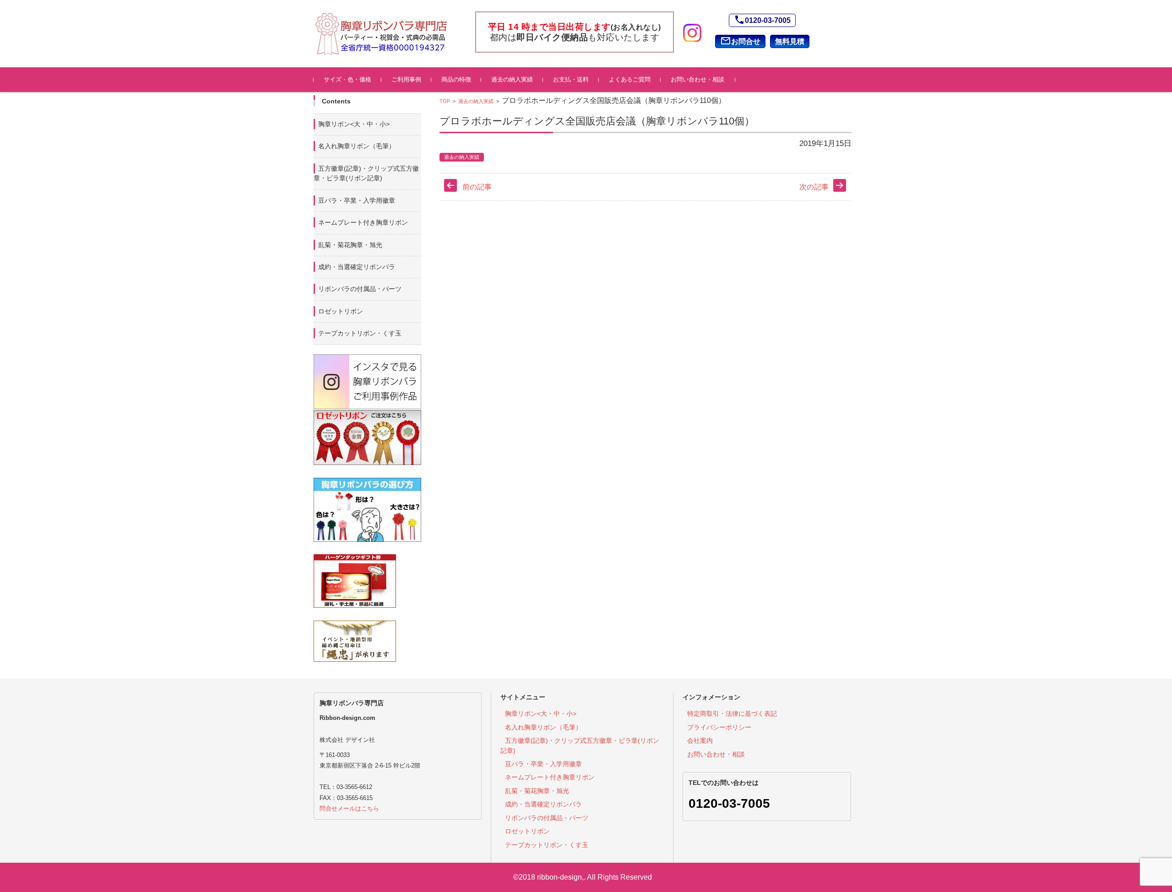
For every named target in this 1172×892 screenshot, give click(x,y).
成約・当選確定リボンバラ (356, 266)
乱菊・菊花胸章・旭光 (350, 245)
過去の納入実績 (512, 79)
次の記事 (814, 187)
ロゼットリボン (340, 311)
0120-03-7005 (762, 19)
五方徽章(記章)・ (366, 173)
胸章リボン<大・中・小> (354, 124)
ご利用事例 (406, 79)
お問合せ (740, 40)
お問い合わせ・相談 (697, 79)
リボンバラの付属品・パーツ (360, 288)
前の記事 (477, 187)
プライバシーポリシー (719, 727)
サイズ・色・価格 (347, 79)
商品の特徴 (456, 79)
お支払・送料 (571, 79)
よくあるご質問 (630, 79)
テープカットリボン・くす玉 (360, 333)
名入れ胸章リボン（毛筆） (356, 146)
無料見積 (789, 41)
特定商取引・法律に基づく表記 (732, 713)
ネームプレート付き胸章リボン (363, 222)
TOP (445, 101)
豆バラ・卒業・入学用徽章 (356, 200)
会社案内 (700, 740)
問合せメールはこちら (349, 808)
